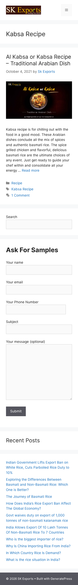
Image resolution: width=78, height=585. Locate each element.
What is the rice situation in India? (33, 560)
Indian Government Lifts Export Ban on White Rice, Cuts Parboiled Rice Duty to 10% (37, 467)
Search (11, 217)
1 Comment (20, 195)
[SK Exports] (23, 10)
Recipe (16, 183)
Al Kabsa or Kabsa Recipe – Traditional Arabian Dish (38, 60)
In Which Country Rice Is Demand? (33, 553)
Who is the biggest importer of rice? (34, 539)
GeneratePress (61, 579)
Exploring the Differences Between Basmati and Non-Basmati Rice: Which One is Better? (37, 484)
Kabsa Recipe (22, 189)
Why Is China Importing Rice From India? (38, 546)
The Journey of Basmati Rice (29, 497)
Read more (30, 170)
